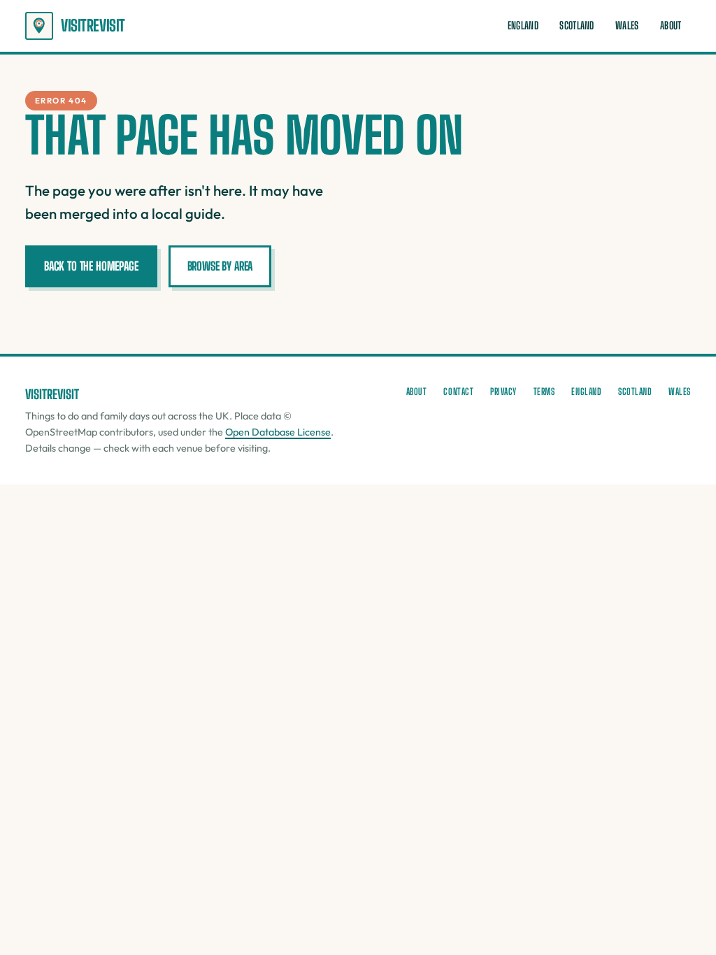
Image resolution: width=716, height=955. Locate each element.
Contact (458, 391)
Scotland (576, 25)
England (523, 25)
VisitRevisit (93, 25)
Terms (544, 391)
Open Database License (278, 432)
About (670, 25)
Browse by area (220, 266)
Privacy (503, 391)
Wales (626, 25)
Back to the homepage (91, 266)
